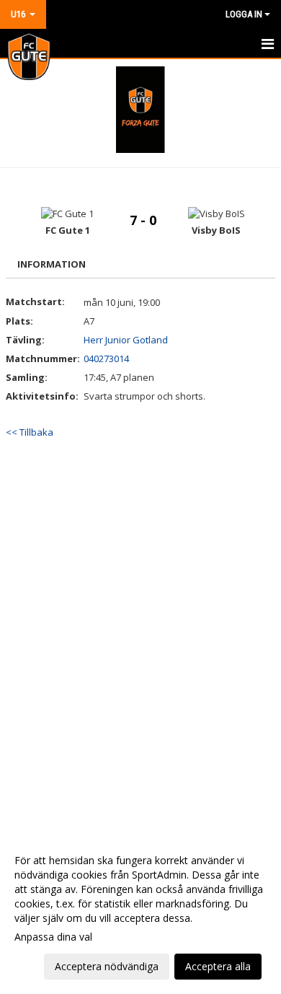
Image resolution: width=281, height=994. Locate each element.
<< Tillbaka (29, 432)
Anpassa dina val (53, 937)
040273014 (106, 358)
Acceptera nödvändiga (107, 966)
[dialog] (140, 913)
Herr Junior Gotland (126, 339)
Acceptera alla (218, 966)
